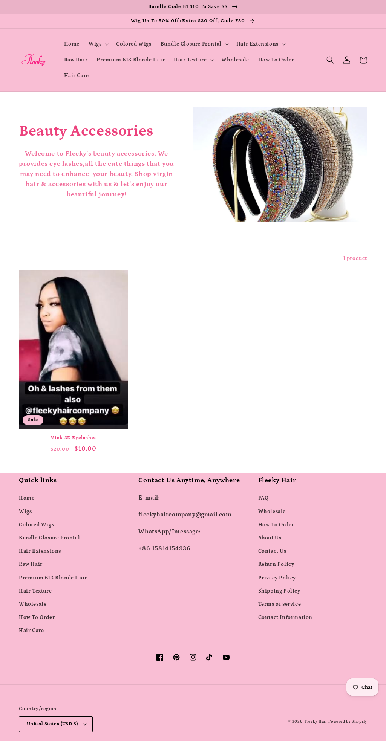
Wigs (25, 512)
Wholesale (32, 604)
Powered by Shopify (347, 721)
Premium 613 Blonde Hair (53, 578)
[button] (98, 44)
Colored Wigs (36, 525)
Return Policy (276, 564)
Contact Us (272, 551)
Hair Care (31, 631)
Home (26, 498)
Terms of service (279, 604)
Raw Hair (31, 564)
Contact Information (285, 617)
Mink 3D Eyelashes (73, 438)
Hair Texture (35, 591)
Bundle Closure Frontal (49, 538)
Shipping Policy (279, 591)
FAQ (263, 498)
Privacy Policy (277, 578)
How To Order (37, 617)
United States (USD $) (52, 724)
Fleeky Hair (316, 721)
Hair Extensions (40, 551)
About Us (270, 538)
